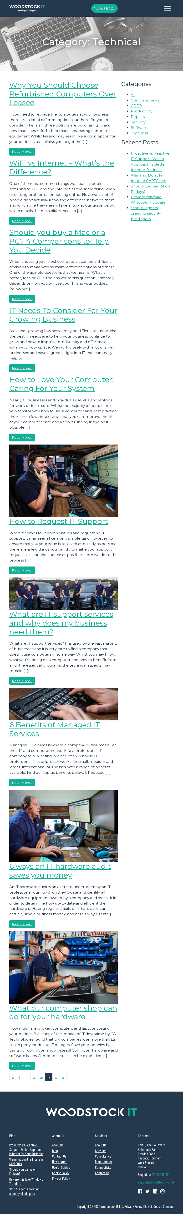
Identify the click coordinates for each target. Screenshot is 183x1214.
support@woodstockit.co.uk (156, 1182)
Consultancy (103, 1156)
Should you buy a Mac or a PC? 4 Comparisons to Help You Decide (59, 241)
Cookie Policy (60, 1173)
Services (100, 1150)
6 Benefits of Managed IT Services (54, 729)
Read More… (23, 151)
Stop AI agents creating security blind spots (146, 213)
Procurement (103, 1161)
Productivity (141, 111)
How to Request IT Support (58, 521)
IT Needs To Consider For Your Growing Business (63, 315)
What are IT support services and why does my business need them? (61, 623)
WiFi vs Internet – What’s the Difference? (61, 167)
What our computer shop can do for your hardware (63, 1012)
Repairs (138, 116)
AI (133, 94)
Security (138, 122)
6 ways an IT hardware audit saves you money (60, 871)
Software (139, 127)
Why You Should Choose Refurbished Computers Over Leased (62, 94)
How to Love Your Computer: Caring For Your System (61, 384)
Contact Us (59, 1156)
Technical (139, 133)
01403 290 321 (106, 8)
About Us (57, 1145)
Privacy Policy (61, 1178)
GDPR (136, 105)
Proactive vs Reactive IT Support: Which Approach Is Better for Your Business (26, 1149)
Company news (145, 100)
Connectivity (103, 1167)
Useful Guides (61, 1167)
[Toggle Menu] (167, 8)
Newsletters (59, 1161)
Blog (55, 1150)
